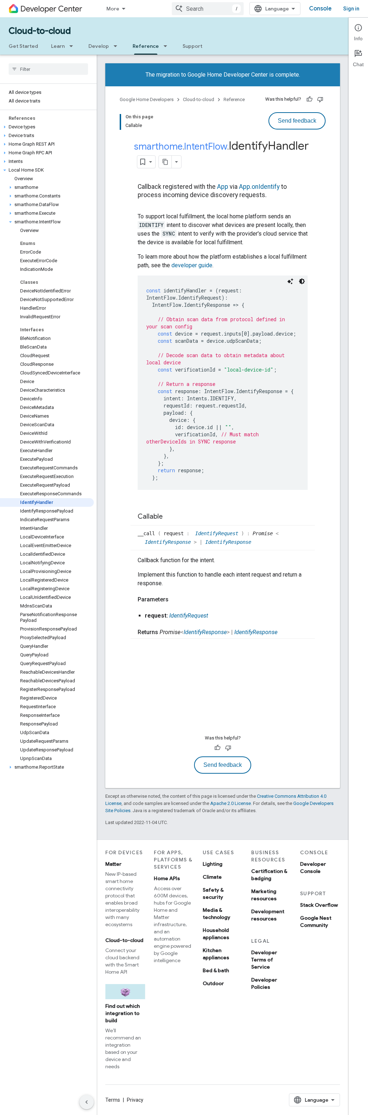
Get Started (23, 46)
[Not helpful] (320, 99)
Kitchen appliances (216, 954)
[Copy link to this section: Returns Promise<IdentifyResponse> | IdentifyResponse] (284, 632)
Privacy (135, 1100)
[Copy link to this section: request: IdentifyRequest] (215, 615)
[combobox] (208, 8)
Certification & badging (269, 875)
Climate (212, 877)
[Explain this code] (290, 281)
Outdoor (213, 983)
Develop (98, 46)
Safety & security (213, 893)
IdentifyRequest (218, 533)
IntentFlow (205, 146)
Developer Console (313, 867)
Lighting (212, 864)
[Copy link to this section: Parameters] (176, 599)
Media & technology (216, 913)
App (222, 186)
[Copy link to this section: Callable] (170, 517)
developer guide (191, 265)
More (112, 8)
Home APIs (167, 878)
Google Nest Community (315, 921)
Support (192, 46)
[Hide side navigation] (86, 1102)
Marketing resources (264, 895)
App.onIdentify (259, 186)
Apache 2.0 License (230, 803)
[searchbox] (48, 69)
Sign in (351, 9)
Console (320, 8)
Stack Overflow (319, 905)
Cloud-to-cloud (40, 31)
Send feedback (297, 121)
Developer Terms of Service (264, 959)
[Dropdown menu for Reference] (167, 46)
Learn (58, 46)
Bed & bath (216, 970)
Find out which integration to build (122, 1013)
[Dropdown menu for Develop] (117, 46)
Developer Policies (264, 983)
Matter (113, 864)
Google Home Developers (147, 99)
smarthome (158, 146)
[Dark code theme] (302, 281)
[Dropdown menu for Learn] (73, 46)
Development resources (267, 915)
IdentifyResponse (169, 542)
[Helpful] (309, 99)
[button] (47, 127)
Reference (146, 46)
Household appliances (216, 934)
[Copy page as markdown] (165, 162)
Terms (112, 1100)
